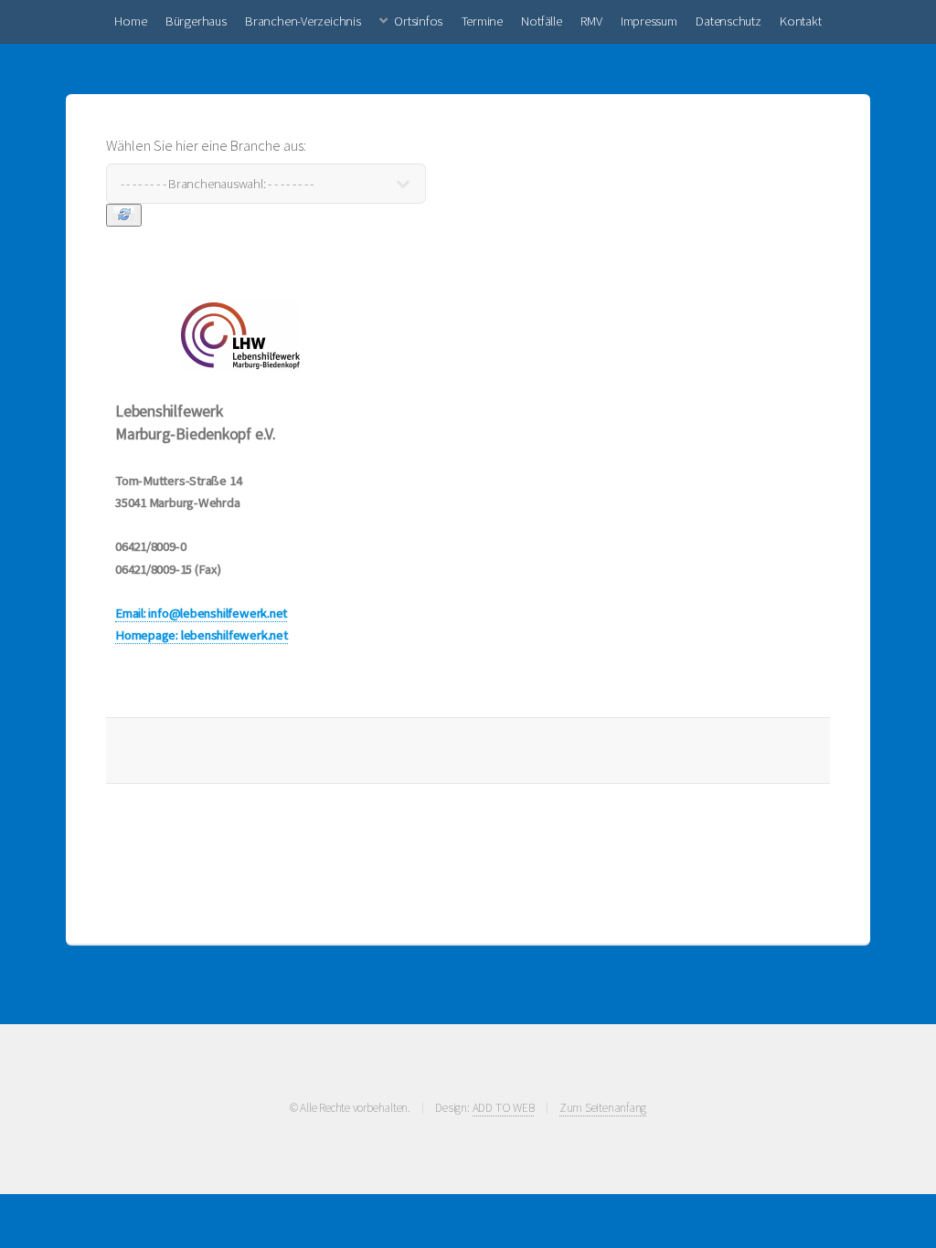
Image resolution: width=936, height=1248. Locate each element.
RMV (590, 21)
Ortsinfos (418, 21)
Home (130, 21)
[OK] (124, 215)
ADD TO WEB (504, 1108)
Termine (482, 21)
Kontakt (800, 21)
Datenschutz (728, 21)
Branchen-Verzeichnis (303, 21)
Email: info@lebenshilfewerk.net (201, 613)
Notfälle (541, 21)
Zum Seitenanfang (602, 1108)
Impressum (649, 21)
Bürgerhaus (196, 21)
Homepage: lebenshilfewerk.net (201, 635)
